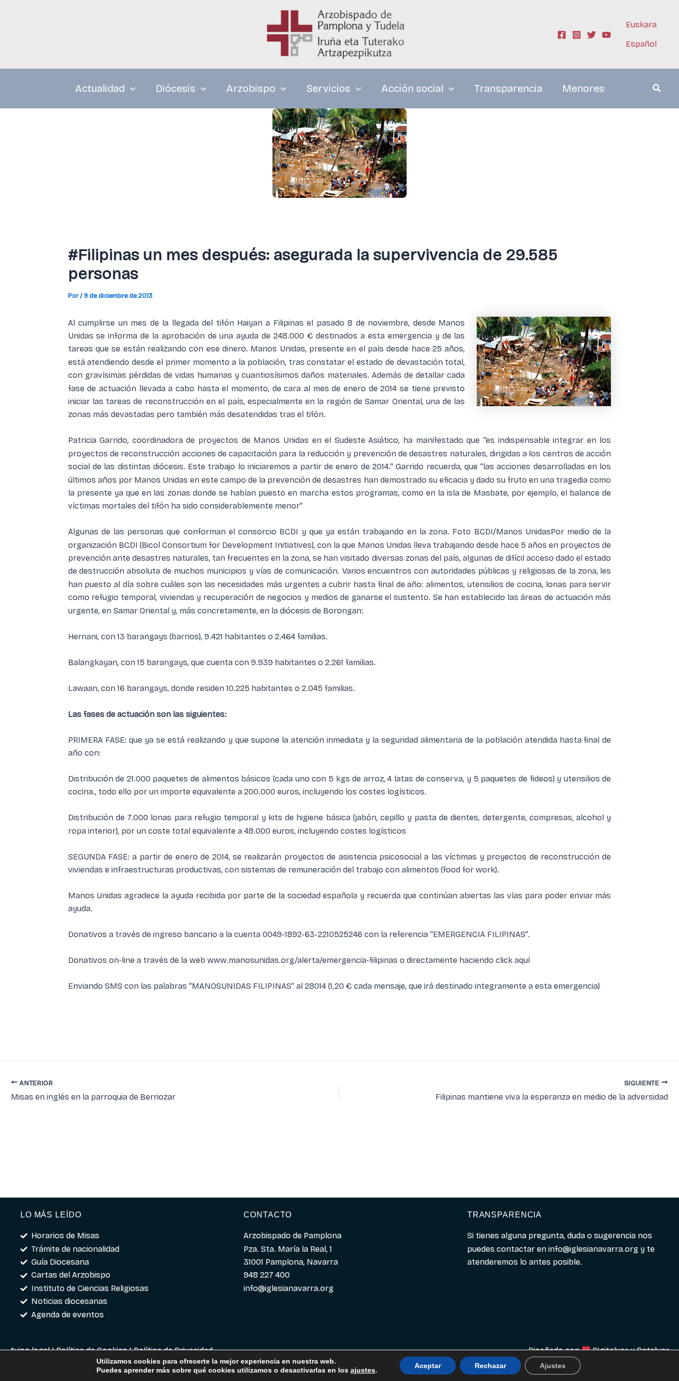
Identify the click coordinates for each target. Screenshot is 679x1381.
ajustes (362, 1370)
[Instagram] (576, 34)
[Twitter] (591, 34)
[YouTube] (606, 34)
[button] (657, 89)
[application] (130, 88)
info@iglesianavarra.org (593, 1249)
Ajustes (553, 1366)
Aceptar (428, 1366)
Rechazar (490, 1366)
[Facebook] (561, 34)
